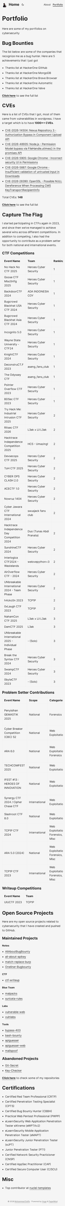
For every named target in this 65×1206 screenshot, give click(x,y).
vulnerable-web (15, 1012)
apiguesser (12, 1040)
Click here (9, 95)
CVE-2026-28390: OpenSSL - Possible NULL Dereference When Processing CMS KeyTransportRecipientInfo (33, 186)
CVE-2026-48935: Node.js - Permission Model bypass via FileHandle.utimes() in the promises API (33, 148)
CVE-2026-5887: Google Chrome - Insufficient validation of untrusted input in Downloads (32, 172)
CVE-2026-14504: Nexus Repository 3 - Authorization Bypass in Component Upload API (33, 135)
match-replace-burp (18, 961)
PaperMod (53, 1201)
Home (14, 4)
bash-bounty (13, 1035)
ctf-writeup (12, 980)
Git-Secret (11, 1065)
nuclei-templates (40, 1187)
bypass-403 (13, 1030)
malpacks (11, 993)
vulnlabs (10, 1017)
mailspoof (11, 1050)
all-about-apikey (15, 956)
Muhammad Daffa (22, 1201)
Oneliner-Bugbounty (18, 966)
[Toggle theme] (23, 4)
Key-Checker (13, 1070)
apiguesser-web (15, 1045)
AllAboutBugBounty (17, 951)
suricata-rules (14, 998)
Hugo (44, 1201)
